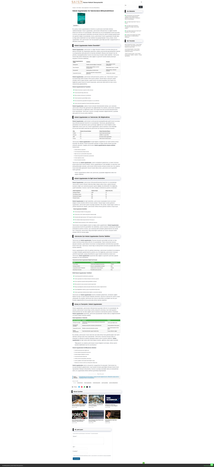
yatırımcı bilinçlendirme (113, 382)
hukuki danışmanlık (96, 382)
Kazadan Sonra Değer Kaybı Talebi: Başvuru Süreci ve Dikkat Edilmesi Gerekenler (132, 36)
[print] (90, 387)
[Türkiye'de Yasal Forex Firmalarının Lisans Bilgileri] (112, 403)
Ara (125, 5)
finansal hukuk (80, 382)
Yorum (75, 436)
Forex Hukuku (79, 7)
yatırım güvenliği (105, 382)
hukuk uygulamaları (87, 382)
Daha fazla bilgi (207, 465)
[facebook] (79, 387)
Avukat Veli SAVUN (129, 51)
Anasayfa (74, 7)
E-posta (75, 451)
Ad (74, 446)
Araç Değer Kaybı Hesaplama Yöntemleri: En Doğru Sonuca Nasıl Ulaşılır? (132, 27)
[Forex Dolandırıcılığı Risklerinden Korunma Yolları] (96, 418)
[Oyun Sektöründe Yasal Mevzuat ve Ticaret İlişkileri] (96, 403)
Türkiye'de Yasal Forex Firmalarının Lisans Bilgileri (111, 405)
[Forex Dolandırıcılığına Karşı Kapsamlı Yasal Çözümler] (79, 418)
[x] (87, 387)
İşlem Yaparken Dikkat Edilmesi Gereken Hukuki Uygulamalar (79, 405)
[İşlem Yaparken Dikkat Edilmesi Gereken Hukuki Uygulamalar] (79, 403)
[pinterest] (82, 387)
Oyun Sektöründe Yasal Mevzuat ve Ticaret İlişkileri (96, 405)
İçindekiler (75, 25)
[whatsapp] (84, 387)
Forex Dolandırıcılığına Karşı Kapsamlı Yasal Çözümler (78, 421)
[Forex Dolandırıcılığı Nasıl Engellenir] (112, 418)
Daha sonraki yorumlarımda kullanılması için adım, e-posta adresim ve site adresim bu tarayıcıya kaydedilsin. (92, 455)
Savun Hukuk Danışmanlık (93, 2)
